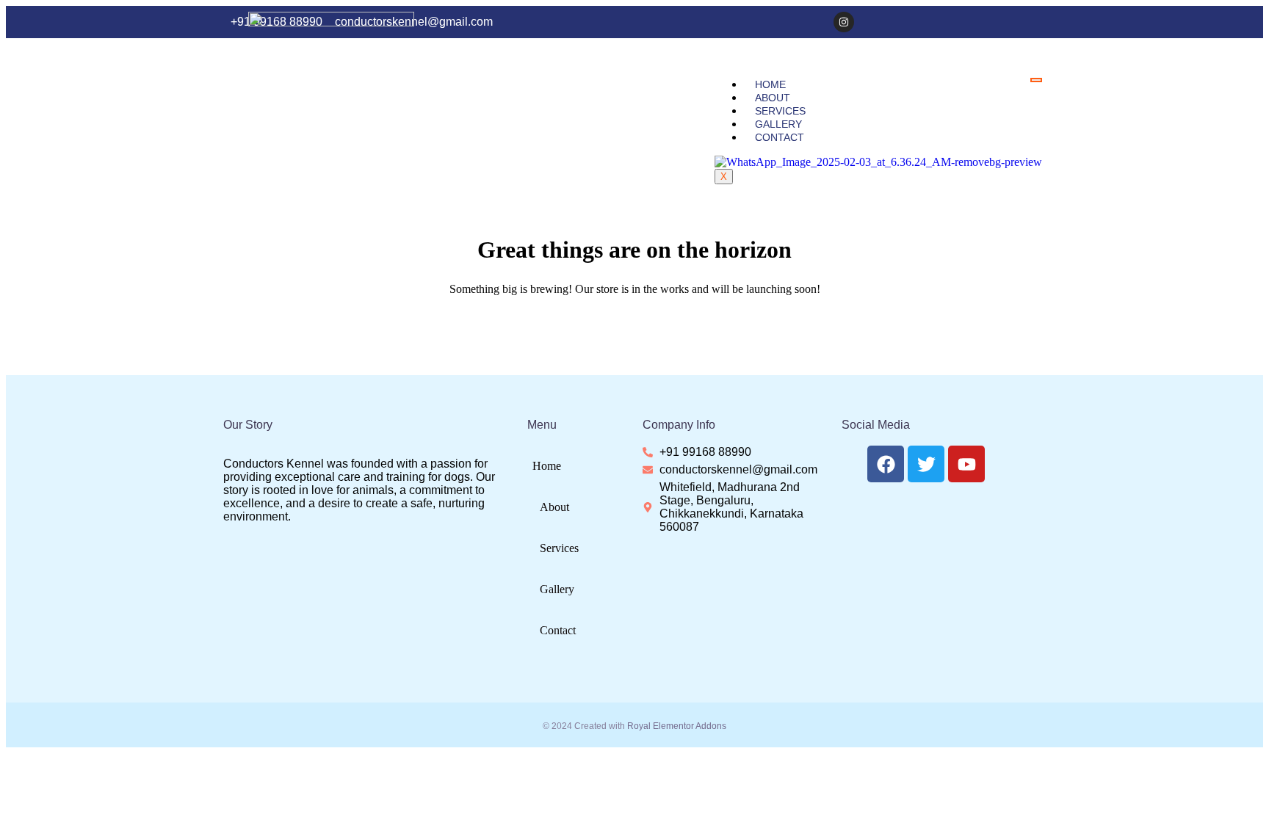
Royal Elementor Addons (676, 726)
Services (780, 111)
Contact (779, 137)
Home (770, 84)
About (772, 98)
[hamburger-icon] (1036, 80)
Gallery (778, 124)
